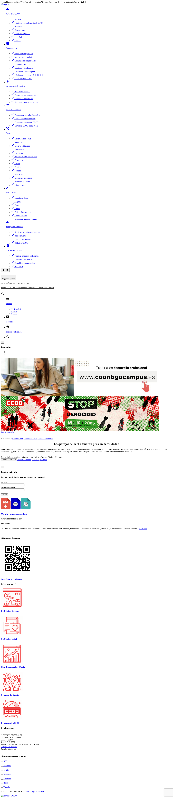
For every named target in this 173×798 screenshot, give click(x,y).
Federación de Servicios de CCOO (15, 283)
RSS (5, 761)
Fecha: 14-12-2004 (9, 460)
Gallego (14, 314)
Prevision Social (30, 438)
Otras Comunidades (9, 747)
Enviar (4, 495)
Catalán (14, 311)
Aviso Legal (30, 791)
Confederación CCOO (10, 723)
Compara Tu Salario (10, 695)
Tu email (4, 482)
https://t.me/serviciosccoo (11, 579)
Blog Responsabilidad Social (13, 667)
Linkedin (35, 460)
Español (16, 309)
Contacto (40, 791)
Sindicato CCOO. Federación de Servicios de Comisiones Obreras (27, 288)
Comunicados (17, 438)
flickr (5, 783)
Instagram (43, 460)
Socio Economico (45, 438)
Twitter (20, 460)
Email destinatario (8, 487)
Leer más (143, 529)
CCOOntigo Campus (10, 611)
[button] (4, 432)
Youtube (6, 787)
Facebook (27, 460)
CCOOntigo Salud (9, 639)
